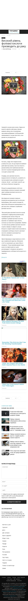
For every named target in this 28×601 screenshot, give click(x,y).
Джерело (4, 257)
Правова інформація (11, 580)
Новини (4, 541)
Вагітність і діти (6, 524)
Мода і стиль (5, 538)
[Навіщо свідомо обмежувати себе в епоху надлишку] (5, 421)
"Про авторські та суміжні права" (17, 586)
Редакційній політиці (17, 588)
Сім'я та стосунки (7, 560)
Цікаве (4, 568)
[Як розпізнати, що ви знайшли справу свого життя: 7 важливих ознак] (5, 428)
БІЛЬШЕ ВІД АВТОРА (8, 408)
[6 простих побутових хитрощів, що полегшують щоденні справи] (5, 413)
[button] (2, 32)
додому (3, 35)
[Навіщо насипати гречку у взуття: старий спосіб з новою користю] (5, 436)
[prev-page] (12, 458)
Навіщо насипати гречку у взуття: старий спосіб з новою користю (18, 435)
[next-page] (15, 458)
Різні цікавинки (6, 552)
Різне (3, 549)
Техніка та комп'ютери (8, 565)
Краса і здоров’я (21, 577)
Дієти (3, 530)
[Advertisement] (14, 15)
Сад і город (5, 557)
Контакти (19, 580)
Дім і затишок (5, 533)
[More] (19, 72)
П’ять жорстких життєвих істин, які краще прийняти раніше (17, 452)
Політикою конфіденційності (10, 596)
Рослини (4, 554)
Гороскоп (4, 527)
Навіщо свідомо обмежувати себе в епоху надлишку (18, 420)
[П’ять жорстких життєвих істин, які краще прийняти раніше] (5, 452)
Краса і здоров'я (6, 535)
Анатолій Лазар (7, 49)
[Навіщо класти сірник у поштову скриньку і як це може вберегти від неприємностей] (5, 443)
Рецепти (4, 546)
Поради (8, 35)
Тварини (4, 563)
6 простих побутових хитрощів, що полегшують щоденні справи (18, 413)
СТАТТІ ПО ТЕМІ (7, 406)
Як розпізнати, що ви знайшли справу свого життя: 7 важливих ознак (17, 428)
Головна (4, 577)
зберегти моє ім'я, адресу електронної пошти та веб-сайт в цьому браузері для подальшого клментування (13, 495)
